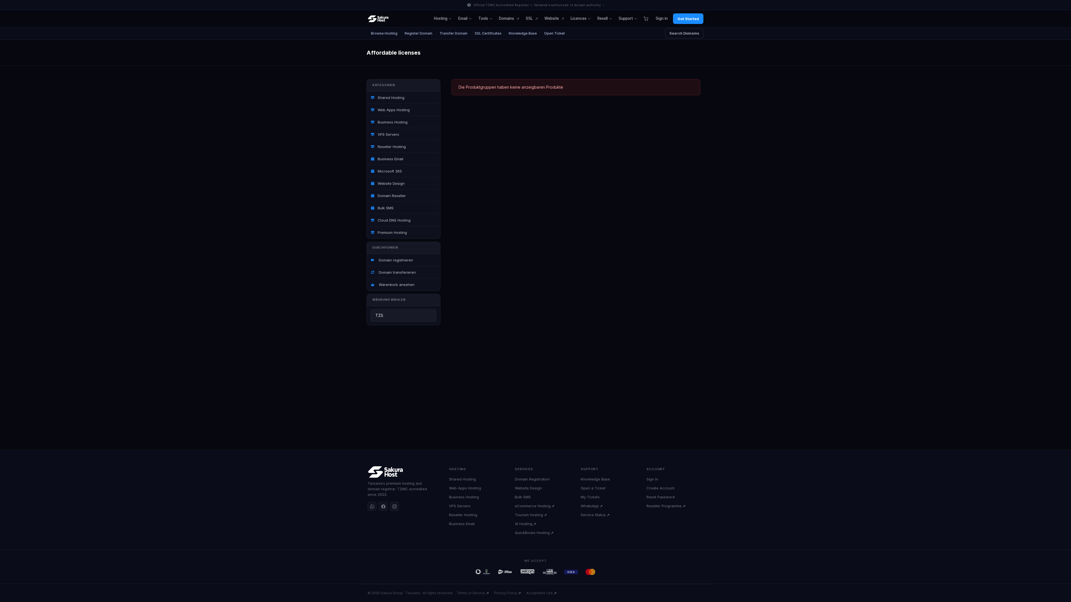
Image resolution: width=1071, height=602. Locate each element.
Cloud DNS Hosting (394, 220)
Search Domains (684, 33)
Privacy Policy (505, 593)
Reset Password (661, 497)
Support (626, 18)
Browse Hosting (384, 33)
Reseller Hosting (391, 146)
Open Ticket (554, 33)
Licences (579, 18)
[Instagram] (394, 506)
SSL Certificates (488, 33)
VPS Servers (388, 134)
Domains (506, 18)
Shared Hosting (390, 97)
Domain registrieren (395, 260)
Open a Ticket (593, 488)
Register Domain (418, 33)
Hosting (440, 18)
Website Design (391, 183)
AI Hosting (523, 523)
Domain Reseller (391, 195)
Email (462, 18)
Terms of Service (471, 593)
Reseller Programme (664, 506)
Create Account (660, 488)
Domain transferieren (396, 272)
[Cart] (645, 18)
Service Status (593, 515)
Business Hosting (392, 122)
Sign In (652, 479)
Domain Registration (532, 479)
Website (551, 18)
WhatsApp (590, 506)
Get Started (688, 18)
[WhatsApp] (372, 506)
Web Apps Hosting (393, 110)
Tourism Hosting (529, 515)
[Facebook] (383, 506)
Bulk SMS (385, 208)
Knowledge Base (523, 33)
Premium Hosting (392, 232)
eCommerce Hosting (533, 506)
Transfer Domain (453, 33)
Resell (602, 18)
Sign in (662, 18)
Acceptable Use (539, 593)
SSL (529, 18)
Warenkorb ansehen (395, 284)
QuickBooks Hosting (532, 532)
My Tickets (590, 497)
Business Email (390, 159)
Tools (483, 18)
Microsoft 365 (389, 171)
